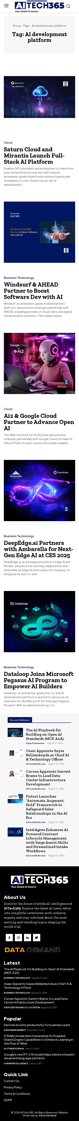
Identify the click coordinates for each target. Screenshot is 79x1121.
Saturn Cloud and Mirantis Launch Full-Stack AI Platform (34, 155)
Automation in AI (14, 1048)
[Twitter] (36, 937)
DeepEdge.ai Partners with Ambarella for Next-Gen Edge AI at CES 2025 (38, 549)
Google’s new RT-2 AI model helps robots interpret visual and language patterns (39, 1056)
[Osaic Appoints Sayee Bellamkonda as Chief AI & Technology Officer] (15, 753)
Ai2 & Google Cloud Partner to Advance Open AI (39, 422)
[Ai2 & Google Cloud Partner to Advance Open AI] (39, 363)
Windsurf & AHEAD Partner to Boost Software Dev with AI (33, 290)
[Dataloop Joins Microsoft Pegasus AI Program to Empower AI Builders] (39, 621)
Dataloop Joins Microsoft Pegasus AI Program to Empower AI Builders (38, 680)
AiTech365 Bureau (36, 764)
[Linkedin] (27, 937)
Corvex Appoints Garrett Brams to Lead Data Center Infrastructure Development (48, 777)
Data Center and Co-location (22, 1007)
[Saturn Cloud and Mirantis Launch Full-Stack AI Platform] (39, 97)
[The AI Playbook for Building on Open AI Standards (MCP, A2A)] (15, 732)
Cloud (8, 142)
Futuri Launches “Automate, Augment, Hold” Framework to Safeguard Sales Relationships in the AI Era (46, 807)
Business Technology (19, 277)
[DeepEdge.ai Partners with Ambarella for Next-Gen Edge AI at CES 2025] (39, 490)
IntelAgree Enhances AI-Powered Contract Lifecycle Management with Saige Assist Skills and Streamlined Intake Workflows (47, 840)
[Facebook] (9, 937)
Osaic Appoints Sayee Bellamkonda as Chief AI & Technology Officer (47, 754)
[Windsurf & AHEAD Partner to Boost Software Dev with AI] (39, 232)
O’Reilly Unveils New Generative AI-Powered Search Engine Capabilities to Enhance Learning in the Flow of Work (38, 1039)
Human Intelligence (16, 1063)
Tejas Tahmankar (35, 743)
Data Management (15, 1030)
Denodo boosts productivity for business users (37, 1025)
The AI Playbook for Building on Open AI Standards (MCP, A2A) (45, 734)
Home (17, 25)
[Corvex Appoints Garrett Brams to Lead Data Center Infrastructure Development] (15, 773)
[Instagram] (18, 937)
